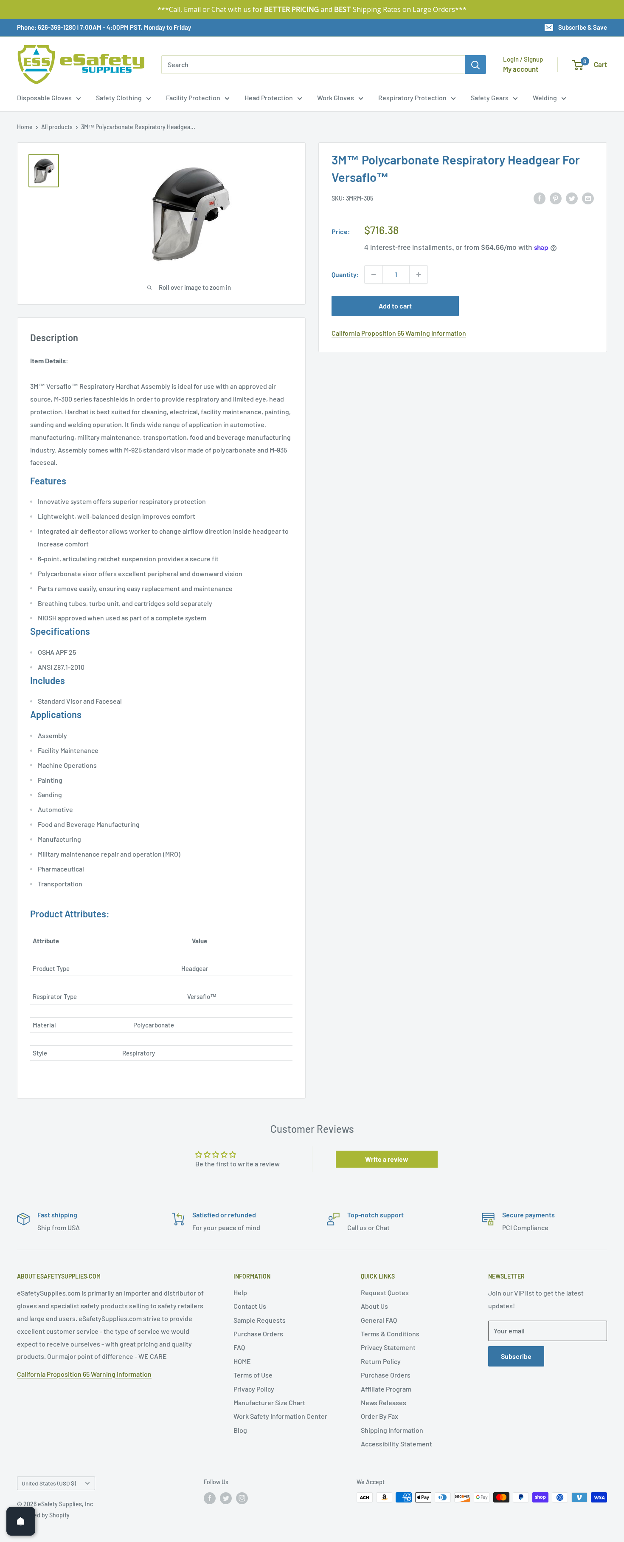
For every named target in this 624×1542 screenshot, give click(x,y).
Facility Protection (193, 97)
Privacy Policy (253, 1389)
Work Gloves (335, 97)
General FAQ (379, 1320)
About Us (374, 1306)
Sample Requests (259, 1320)
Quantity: (345, 274)
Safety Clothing (119, 97)
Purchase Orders (258, 1334)
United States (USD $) (49, 1483)
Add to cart (395, 306)
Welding (545, 97)
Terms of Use (253, 1375)
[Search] (475, 64)
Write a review (386, 1159)
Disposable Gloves (44, 97)
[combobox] (313, 64)
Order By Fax (379, 1416)
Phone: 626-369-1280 (46, 27)
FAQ (239, 1347)
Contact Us (249, 1306)
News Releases (383, 1402)
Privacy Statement (388, 1347)
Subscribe (516, 1356)
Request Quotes (385, 1292)
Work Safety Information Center (280, 1416)
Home (25, 126)
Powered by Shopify (43, 1515)
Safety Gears (490, 97)
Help (240, 1292)
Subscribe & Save (582, 27)
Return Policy (381, 1361)
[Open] (20, 1521)
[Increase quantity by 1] (418, 274)
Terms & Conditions (390, 1334)
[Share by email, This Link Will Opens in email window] (588, 197)
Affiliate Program (386, 1389)
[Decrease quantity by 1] (373, 274)
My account (520, 69)
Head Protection (269, 97)
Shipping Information (392, 1430)
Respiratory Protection (412, 97)
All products (57, 126)
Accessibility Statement (396, 1444)
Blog (240, 1430)
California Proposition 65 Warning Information (399, 333)
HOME (242, 1361)
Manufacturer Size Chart (269, 1402)
